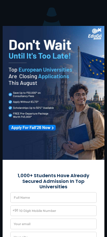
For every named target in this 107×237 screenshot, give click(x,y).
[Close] (99, 29)
